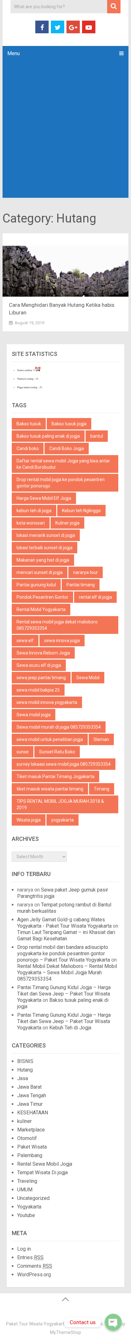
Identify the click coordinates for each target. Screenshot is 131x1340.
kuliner (24, 1121)
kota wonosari (31, 522)
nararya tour (85, 572)
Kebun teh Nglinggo (81, 510)
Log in (24, 1249)
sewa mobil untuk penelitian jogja (50, 739)
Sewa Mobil (88, 677)
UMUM (24, 1190)
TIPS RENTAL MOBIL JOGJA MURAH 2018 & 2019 (60, 804)
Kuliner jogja (67, 522)
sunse (23, 751)
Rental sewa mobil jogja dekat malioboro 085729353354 (57, 625)
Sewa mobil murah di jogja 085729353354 (59, 727)
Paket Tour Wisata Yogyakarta (36, 1323)
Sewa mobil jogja (34, 714)
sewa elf (25, 640)
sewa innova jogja (62, 640)
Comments (34, 1266)
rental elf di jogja (95, 597)
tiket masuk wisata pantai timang (50, 788)
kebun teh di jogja (34, 510)
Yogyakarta (29, 1207)
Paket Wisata (32, 1147)
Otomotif (27, 1138)
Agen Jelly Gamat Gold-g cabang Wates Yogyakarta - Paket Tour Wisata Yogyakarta (64, 923)
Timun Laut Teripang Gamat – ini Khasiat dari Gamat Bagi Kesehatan (66, 935)
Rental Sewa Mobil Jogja (44, 1164)
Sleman (101, 739)
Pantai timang (80, 584)
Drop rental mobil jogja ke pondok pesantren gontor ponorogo (61, 482)
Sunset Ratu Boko (57, 751)
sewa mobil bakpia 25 (38, 690)
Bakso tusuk (29, 423)
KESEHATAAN (32, 1113)
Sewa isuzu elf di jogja (39, 665)
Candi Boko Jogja (66, 448)
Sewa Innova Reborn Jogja (43, 652)
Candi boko (28, 448)
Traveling (27, 1181)
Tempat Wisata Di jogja (42, 1172)
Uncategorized (33, 1198)
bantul (96, 436)
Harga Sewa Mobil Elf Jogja (44, 498)
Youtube (26, 1215)
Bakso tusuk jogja (69, 423)
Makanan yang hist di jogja (43, 560)
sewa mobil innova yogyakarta (47, 702)
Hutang (25, 1070)
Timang (101, 788)
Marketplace (31, 1130)
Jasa (22, 1078)
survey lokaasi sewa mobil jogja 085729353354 (64, 764)
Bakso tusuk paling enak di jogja (48, 436)
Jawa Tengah (31, 1095)
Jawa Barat (29, 1087)
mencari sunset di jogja (40, 572)
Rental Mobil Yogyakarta (41, 609)
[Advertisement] (65, 129)
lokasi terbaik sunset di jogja (44, 547)
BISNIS (25, 1061)
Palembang (29, 1155)
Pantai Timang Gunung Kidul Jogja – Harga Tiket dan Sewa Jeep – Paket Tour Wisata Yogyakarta (64, 993)
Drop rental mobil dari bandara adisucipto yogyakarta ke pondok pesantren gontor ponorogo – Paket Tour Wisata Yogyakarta (63, 953)
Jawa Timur (30, 1104)
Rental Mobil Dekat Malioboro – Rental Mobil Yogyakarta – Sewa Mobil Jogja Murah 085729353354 (67, 972)
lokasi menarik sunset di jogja (46, 535)
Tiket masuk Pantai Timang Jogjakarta (55, 776)
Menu (13, 53)
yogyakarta (62, 819)
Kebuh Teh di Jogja (70, 1028)
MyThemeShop (65, 1332)
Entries (30, 1257)
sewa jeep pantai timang (41, 677)
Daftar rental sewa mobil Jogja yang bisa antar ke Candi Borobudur (63, 464)
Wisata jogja (29, 819)
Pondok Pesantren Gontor (42, 597)
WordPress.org (34, 1275)
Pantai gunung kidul (36, 584)
